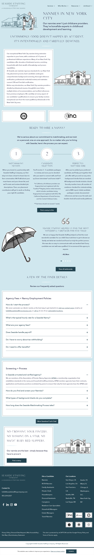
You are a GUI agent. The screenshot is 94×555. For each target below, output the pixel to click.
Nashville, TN (70, 498)
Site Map (5, 535)
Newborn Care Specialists (51, 506)
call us (36, 311)
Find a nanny (16, 460)
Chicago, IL (84, 487)
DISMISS (71, 551)
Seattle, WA (70, 495)
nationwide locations (55, 311)
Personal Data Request (18, 532)
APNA (54, 378)
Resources (74, 6)
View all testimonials (66, 269)
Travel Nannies (47, 517)
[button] (47, 305)
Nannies (45, 480)
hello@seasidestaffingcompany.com (18, 311)
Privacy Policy (6, 532)
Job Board (86, 6)
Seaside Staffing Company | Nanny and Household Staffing (13, 6)
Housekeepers (47, 495)
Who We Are (62, 6)
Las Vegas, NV (71, 502)
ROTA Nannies (47, 484)
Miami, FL (83, 484)
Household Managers (49, 509)
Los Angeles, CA (71, 484)
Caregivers (46, 502)
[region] (47, 551)
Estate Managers (48, 513)
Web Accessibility (32, 532)
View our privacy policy (58, 551)
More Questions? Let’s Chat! (47, 421)
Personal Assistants (49, 498)
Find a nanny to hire (47, 210)
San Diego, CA (71, 480)
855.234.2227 (7, 496)
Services (50, 6)
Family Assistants (48, 487)
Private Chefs (46, 491)
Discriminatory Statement (17, 535)
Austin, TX (83, 480)
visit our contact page (66, 308)
